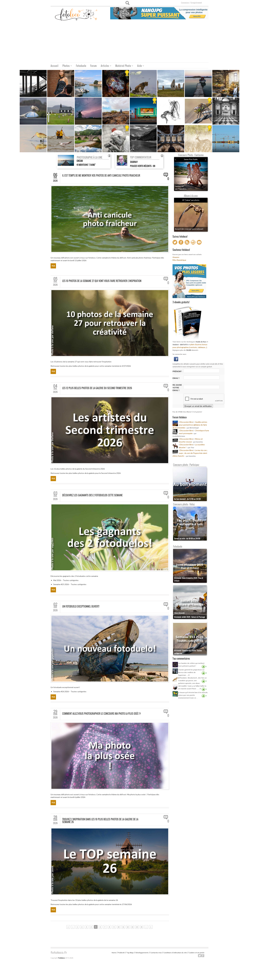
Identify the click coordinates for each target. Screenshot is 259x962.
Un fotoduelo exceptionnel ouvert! (80, 606)
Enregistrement (196, 2)
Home (114, 953)
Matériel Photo (122, 66)
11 (123, 927)
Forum (93, 66)
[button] (176, 359)
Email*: (176, 378)
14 (137, 927)
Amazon (176, 257)
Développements (142, 953)
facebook (202, 955)
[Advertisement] (129, 42)
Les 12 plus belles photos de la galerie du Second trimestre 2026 (97, 388)
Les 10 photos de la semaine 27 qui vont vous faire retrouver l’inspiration (101, 281)
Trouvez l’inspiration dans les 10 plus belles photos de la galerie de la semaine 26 (100, 820)
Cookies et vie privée (196, 953)
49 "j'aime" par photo (190, 200)
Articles (104, 66)
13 (132, 927)
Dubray (134, 162)
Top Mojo (130, 953)
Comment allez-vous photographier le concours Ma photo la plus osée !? (101, 713)
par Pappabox (181, 189)
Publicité (121, 953)
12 (128, 927)
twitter (199, 955)
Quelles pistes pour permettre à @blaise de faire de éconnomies (190, 425)
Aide (138, 66)
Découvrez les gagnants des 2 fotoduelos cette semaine (92, 495)
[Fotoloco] (76, 14)
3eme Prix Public (191, 159)
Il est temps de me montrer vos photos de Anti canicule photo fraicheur (101, 175)
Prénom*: (177, 371)
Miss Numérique (179, 260)
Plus (53, 266)
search (127, 3)
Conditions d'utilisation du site (175, 953)
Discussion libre (186, 422)
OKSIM (80, 160)
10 (118, 927)
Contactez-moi (156, 953)
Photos (65, 66)
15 (141, 927)
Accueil (54, 66)
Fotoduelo (81, 66)
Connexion (185, 2)
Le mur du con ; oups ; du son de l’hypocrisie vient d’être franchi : (190, 453)
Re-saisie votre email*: (177, 387)
